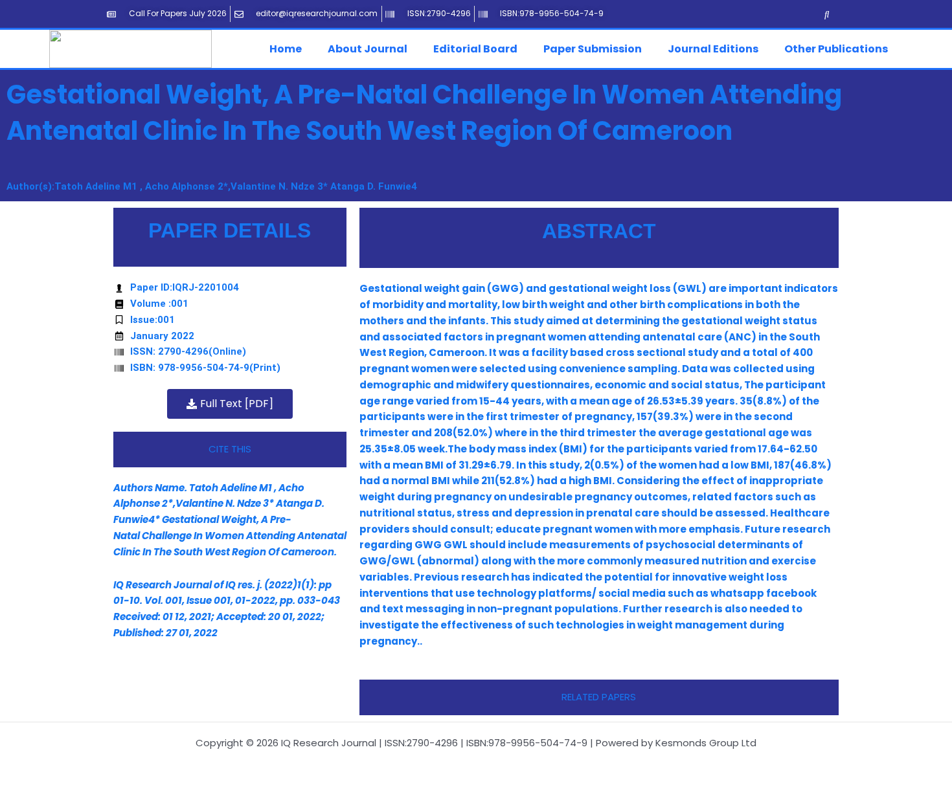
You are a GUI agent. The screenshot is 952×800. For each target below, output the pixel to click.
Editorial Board (475, 48)
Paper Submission (592, 48)
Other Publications (836, 48)
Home (285, 48)
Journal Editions (713, 48)
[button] (289, 49)
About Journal (367, 48)
